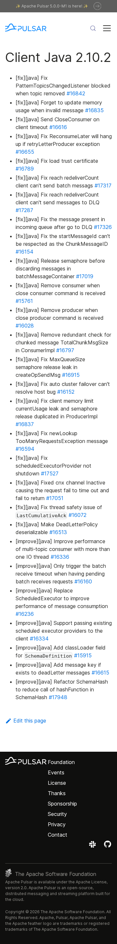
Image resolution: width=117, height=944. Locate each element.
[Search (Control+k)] (92, 28)
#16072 (77, 515)
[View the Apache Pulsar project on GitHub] (107, 846)
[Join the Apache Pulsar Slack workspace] (93, 846)
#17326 (103, 227)
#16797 (65, 350)
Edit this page (29, 720)
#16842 (76, 93)
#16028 (25, 325)
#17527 (49, 473)
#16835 (94, 110)
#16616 (58, 127)
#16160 (83, 581)
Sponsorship (62, 803)
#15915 (83, 655)
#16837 (25, 424)
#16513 (58, 532)
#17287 (24, 210)
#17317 (103, 185)
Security (57, 814)
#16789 (25, 168)
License (57, 783)
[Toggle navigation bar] (107, 28)
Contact (57, 834)
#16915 (71, 375)
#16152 (65, 391)
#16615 (100, 672)
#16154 (24, 251)
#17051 (54, 498)
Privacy (57, 824)
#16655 (25, 152)
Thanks (57, 793)
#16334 (39, 638)
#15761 (24, 301)
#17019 (84, 276)
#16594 (25, 449)
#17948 (58, 697)
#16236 (25, 614)
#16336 (60, 557)
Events (56, 772)
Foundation (61, 762)
